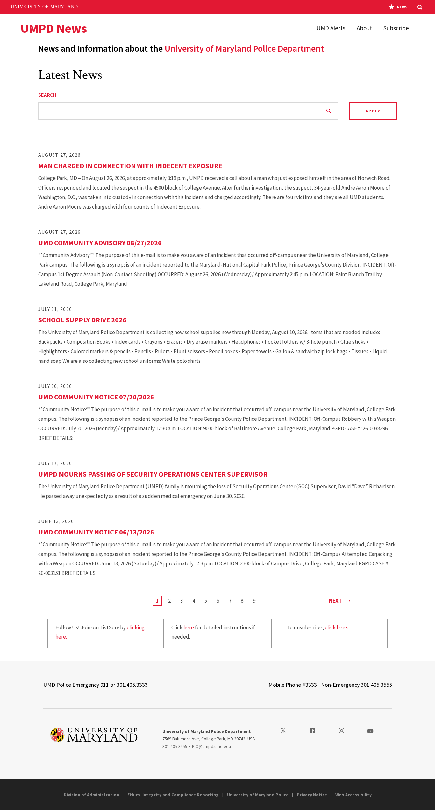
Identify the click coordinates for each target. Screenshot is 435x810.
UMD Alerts (331, 28)
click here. (336, 627)
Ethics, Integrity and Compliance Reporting (173, 795)
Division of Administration (91, 795)
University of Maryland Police (258, 795)
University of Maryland (44, 6)
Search (47, 94)
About (364, 28)
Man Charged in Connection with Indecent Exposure (130, 165)
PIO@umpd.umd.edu (211, 746)
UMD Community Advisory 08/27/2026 (100, 242)
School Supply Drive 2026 (82, 319)
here (188, 627)
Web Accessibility (353, 795)
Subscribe (396, 28)
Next (339, 600)
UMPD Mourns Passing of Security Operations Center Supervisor (152, 474)
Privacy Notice (312, 795)
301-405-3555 (174, 746)
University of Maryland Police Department (244, 48)
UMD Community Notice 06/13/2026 (96, 531)
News (402, 6)
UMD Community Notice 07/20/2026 (96, 396)
